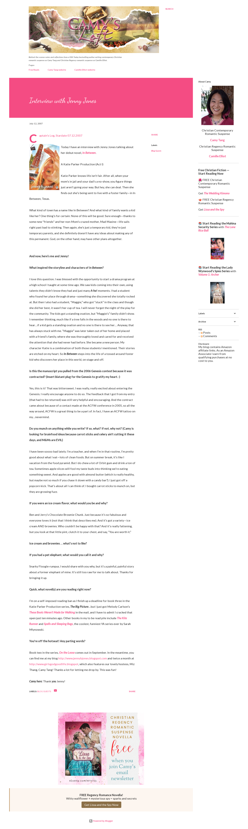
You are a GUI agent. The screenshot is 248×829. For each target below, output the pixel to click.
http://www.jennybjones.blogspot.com (82, 658)
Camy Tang (217, 140)
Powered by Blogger (103, 821)
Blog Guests (156, 151)
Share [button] (154, 134)
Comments (210, 336)
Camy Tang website (57, 70)
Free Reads (34, 70)
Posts (206, 332)
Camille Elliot (217, 156)
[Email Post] (55, 691)
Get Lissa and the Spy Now (101, 804)
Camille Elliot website (84, 70)
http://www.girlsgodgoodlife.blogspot (53, 664)
